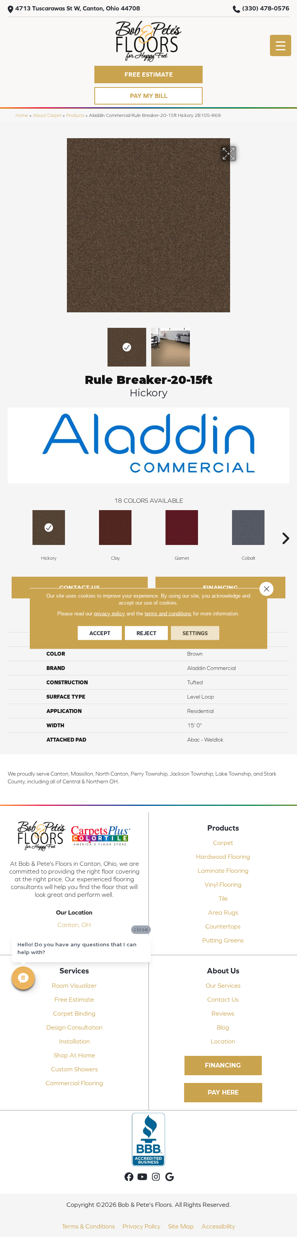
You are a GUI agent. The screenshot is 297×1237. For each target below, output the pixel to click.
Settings (195, 633)
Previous (56, 343)
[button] (148, 74)
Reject (146, 633)
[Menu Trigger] (280, 45)
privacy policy (109, 614)
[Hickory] (48, 527)
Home (21, 115)
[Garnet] (181, 527)
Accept (99, 633)
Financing (220, 587)
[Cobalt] (248, 527)
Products (75, 115)
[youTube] (142, 1177)
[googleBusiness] (169, 1177)
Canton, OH (74, 924)
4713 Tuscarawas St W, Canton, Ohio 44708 (77, 8)
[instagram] (156, 1177)
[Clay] (115, 527)
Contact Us (79, 587)
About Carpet (47, 115)
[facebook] (129, 1177)
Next (241, 343)
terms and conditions (168, 614)
